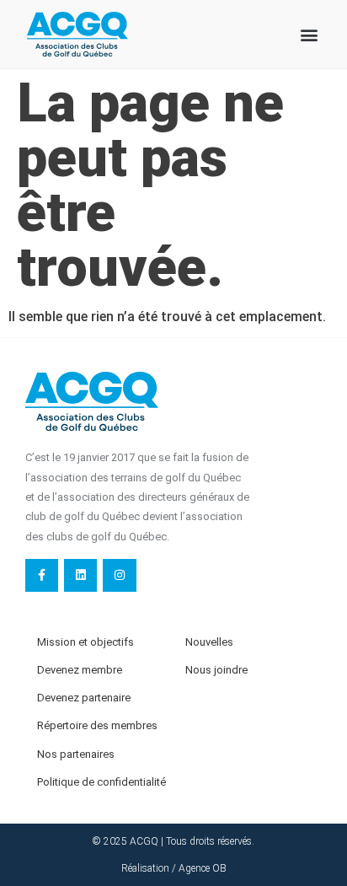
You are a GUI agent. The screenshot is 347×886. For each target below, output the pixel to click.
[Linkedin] (80, 575)
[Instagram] (119, 575)
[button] (309, 34)
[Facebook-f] (41, 575)
